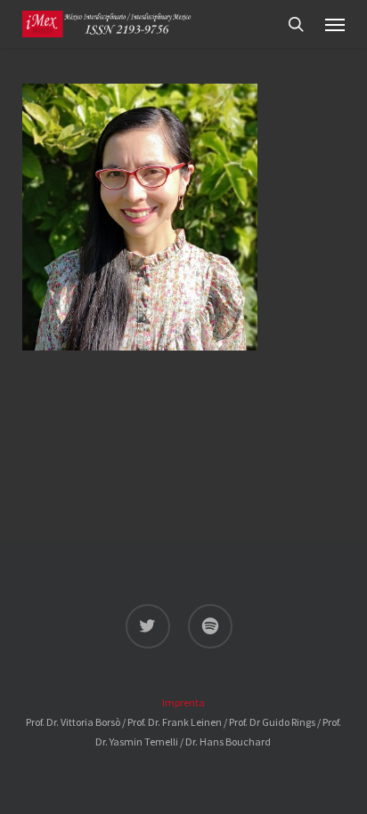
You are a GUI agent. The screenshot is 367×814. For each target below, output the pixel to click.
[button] (335, 24)
